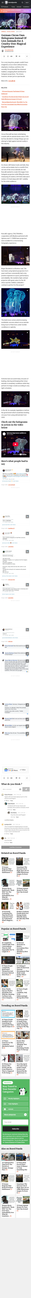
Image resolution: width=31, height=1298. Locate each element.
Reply (11, 800)
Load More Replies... (9, 820)
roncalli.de (11, 81)
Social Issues (11, 31)
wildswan (10, 641)
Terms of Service (9, 1142)
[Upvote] (4, 56)
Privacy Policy (21, 1142)
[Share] (26, 56)
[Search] (22, 2)
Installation (26, 6)
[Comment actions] (22, 795)
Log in (27, 2)
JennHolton (10, 546)
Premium (5, 6)
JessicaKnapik (11, 484)
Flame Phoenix (8, 794)
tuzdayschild (7, 824)
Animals (19, 6)
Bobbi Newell (11, 803)
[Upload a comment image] (20, 789)
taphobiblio (10, 597)
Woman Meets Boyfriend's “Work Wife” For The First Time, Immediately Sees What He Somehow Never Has (14, 104)
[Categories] (2, 2)
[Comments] (16, 56)
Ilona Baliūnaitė (9, 50)
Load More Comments (16, 847)
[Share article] (27, 115)
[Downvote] (8, 56)
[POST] (26, 789)
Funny (13, 6)
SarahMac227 (11, 528)
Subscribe (26, 10)
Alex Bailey (14, 812)
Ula (5, 838)
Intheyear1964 (11, 579)
